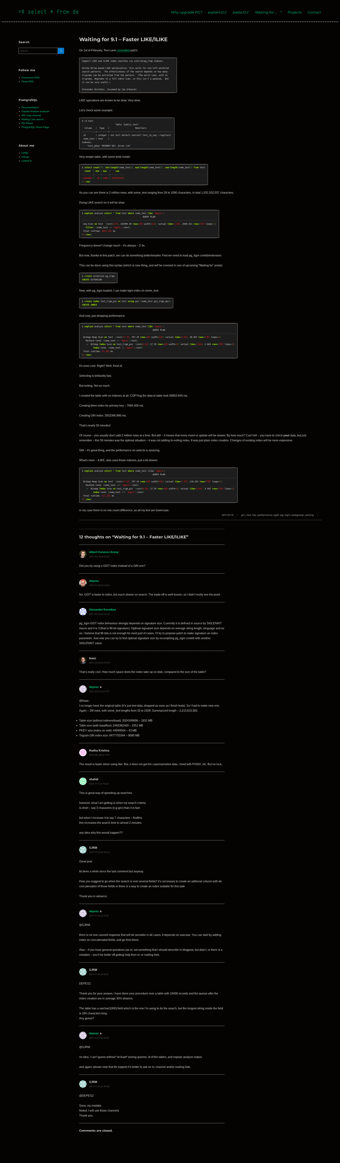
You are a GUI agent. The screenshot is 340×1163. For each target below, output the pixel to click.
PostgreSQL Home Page (35, 127)
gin (243, 515)
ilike (248, 515)
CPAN (25, 153)
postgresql (297, 515)
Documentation (30, 107)
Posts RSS (27, 81)
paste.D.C (241, 12)
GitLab (25, 157)
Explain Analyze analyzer (35, 111)
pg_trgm (285, 515)
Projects (294, 12)
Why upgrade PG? (186, 12)
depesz (94, 580)
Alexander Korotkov (102, 609)
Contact (314, 12)
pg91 (276, 515)
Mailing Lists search (33, 119)
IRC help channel (31, 115)
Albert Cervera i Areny (104, 552)
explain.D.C (217, 12)
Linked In (27, 161)
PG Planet (27, 123)
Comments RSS (30, 77)
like (254, 515)
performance (265, 515)
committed (123, 50)
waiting (309, 515)
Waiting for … (266, 12)
